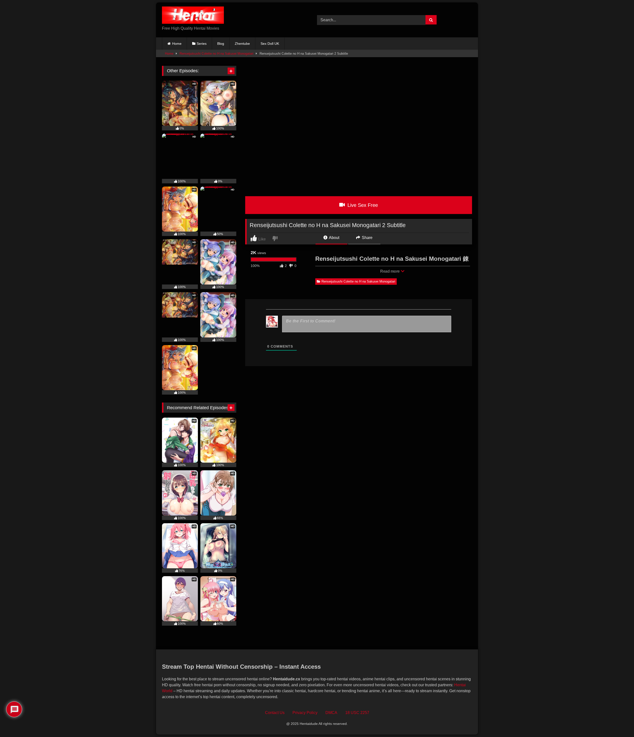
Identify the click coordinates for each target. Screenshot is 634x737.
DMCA (331, 713)
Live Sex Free (362, 205)
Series (202, 44)
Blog (220, 44)
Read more (390, 271)
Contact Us (275, 713)
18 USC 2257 (357, 713)
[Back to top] (619, 722)
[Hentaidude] (193, 15)
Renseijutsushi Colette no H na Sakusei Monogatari (216, 53)
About (333, 238)
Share (366, 238)
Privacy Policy (304, 713)
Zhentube (242, 44)
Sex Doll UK (270, 44)
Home (177, 44)
